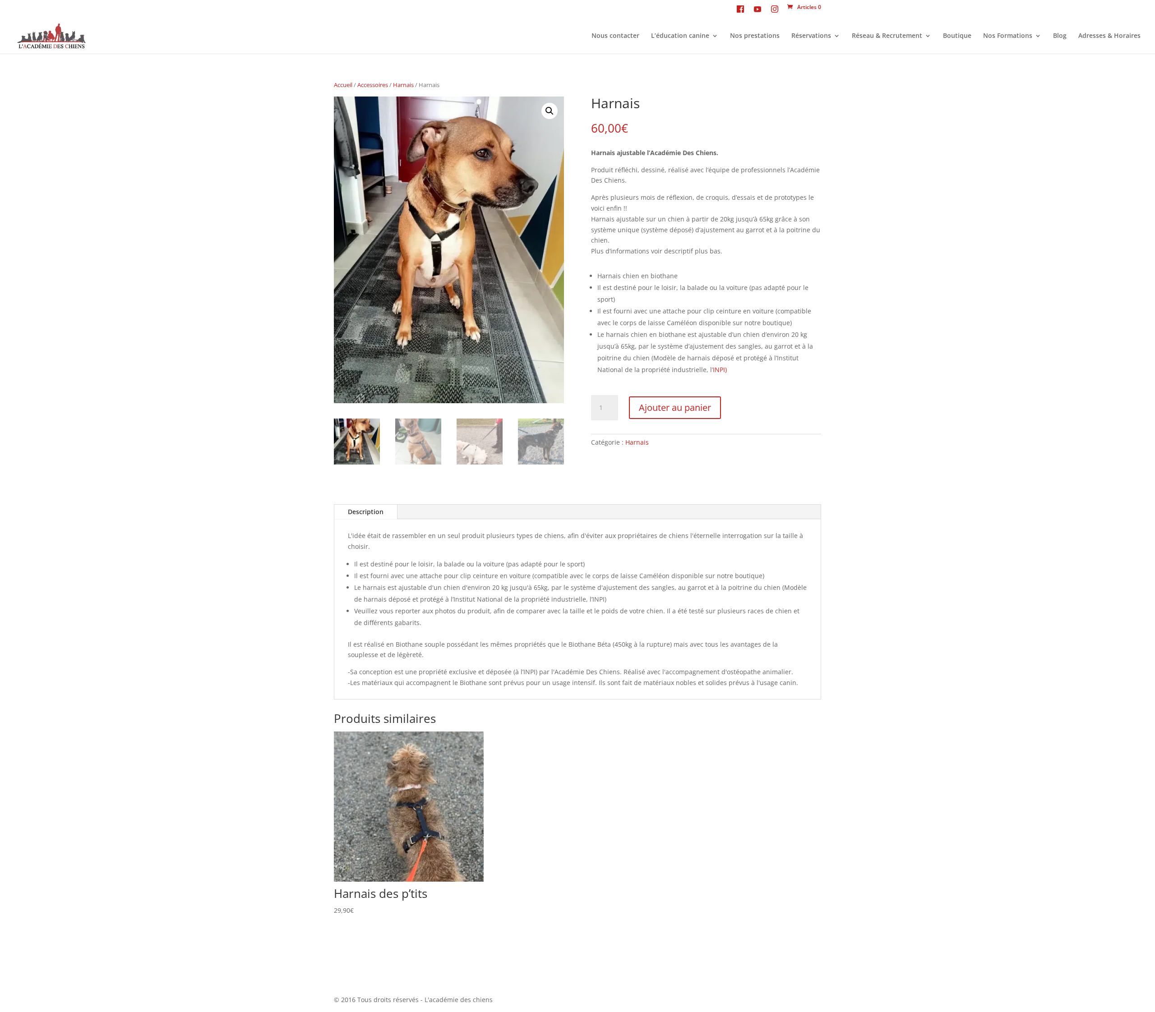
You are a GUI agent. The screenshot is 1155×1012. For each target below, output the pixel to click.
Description (365, 511)
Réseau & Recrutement (887, 36)
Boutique (957, 36)
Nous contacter (615, 36)
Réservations (811, 36)
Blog (1060, 36)
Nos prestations (755, 36)
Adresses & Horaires (1109, 36)
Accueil (343, 85)
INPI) (720, 369)
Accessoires (372, 85)
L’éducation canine (680, 36)
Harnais (403, 85)
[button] (549, 111)
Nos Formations (1007, 36)
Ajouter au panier (675, 407)
